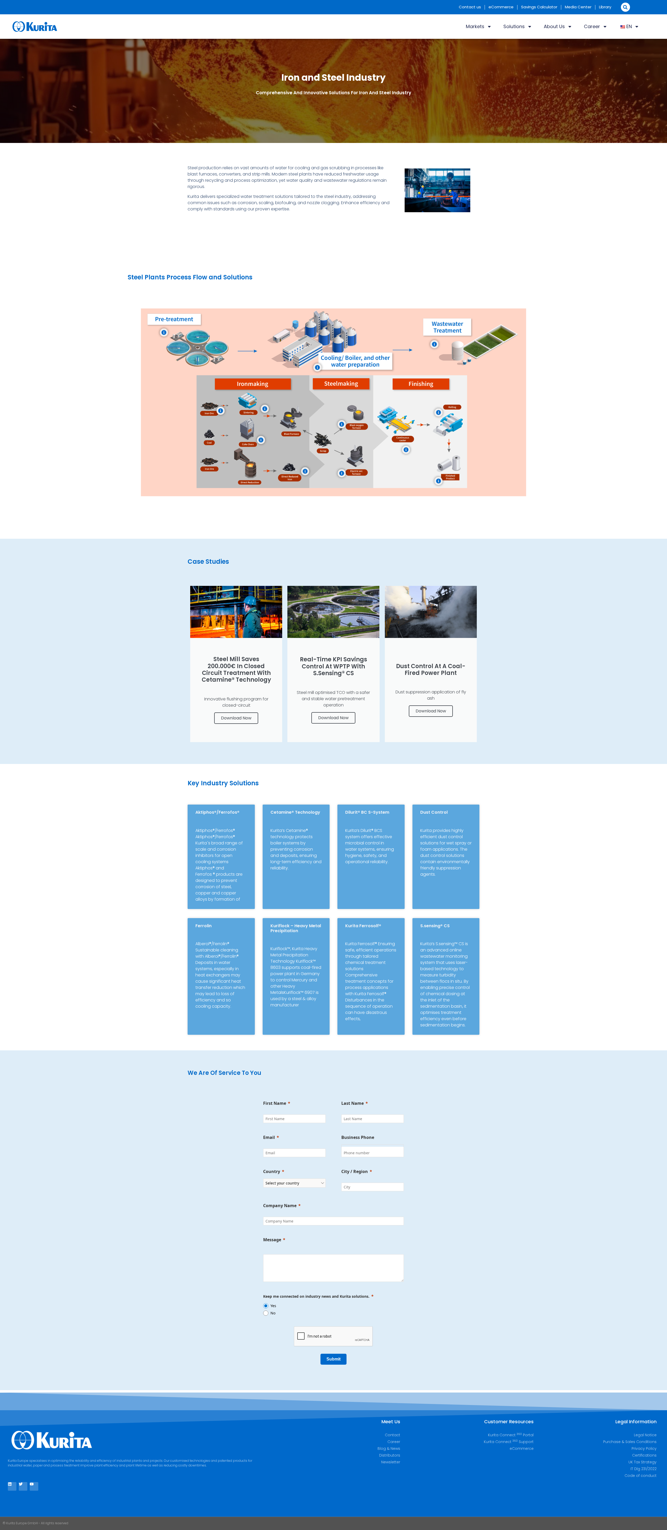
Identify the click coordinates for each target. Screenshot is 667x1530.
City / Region (354, 1171)
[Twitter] (23, 1486)
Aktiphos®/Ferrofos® (217, 812)
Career (592, 26)
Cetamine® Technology (295, 812)
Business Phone (357, 1137)
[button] (625, 7)
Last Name (352, 1103)
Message (272, 1240)
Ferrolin (203, 926)
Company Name (280, 1205)
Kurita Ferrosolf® (363, 926)
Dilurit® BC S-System (367, 812)
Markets (475, 26)
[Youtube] (34, 1486)
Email (269, 1137)
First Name (274, 1103)
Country (271, 1171)
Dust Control (434, 812)
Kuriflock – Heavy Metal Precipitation (295, 928)
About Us (554, 26)
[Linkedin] (12, 1486)
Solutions (514, 26)
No (272, 1312)
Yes (273, 1305)
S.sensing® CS (435, 926)
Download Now (236, 718)
